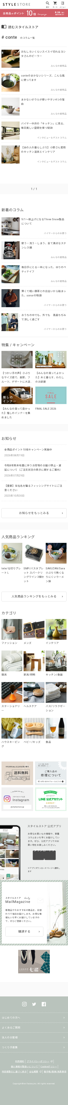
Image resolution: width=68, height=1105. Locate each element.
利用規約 (19, 1061)
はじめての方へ (11, 1017)
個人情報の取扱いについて (24, 1066)
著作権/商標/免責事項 (55, 1071)
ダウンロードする (44, 855)
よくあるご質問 (11, 1027)
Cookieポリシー (48, 1066)
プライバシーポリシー (38, 1061)
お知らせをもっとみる (34, 513)
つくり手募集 (10, 1047)
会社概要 (33, 1071)
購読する (24, 931)
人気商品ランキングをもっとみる (34, 596)
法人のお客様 (10, 1037)
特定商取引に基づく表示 (14, 1071)
